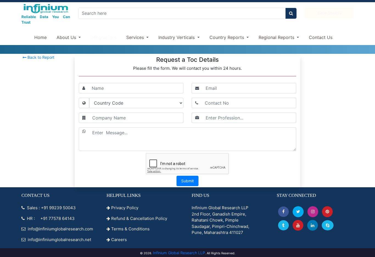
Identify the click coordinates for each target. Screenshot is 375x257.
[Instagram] (312, 211)
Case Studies (329, 12)
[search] (291, 13)
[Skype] (328, 225)
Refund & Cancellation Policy (138, 218)
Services (135, 37)
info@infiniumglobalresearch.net (59, 239)
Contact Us (320, 37)
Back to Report (40, 57)
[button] (283, 211)
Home (40, 37)
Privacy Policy (124, 207)
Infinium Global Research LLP (179, 252)
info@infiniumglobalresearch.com (60, 228)
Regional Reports (277, 37)
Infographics (103, 37)
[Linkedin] (312, 225)
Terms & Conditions (130, 228)
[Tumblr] (283, 225)
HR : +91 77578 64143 (50, 218)
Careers (118, 239)
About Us (67, 37)
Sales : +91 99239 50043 (51, 207)
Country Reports (227, 37)
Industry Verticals (177, 37)
